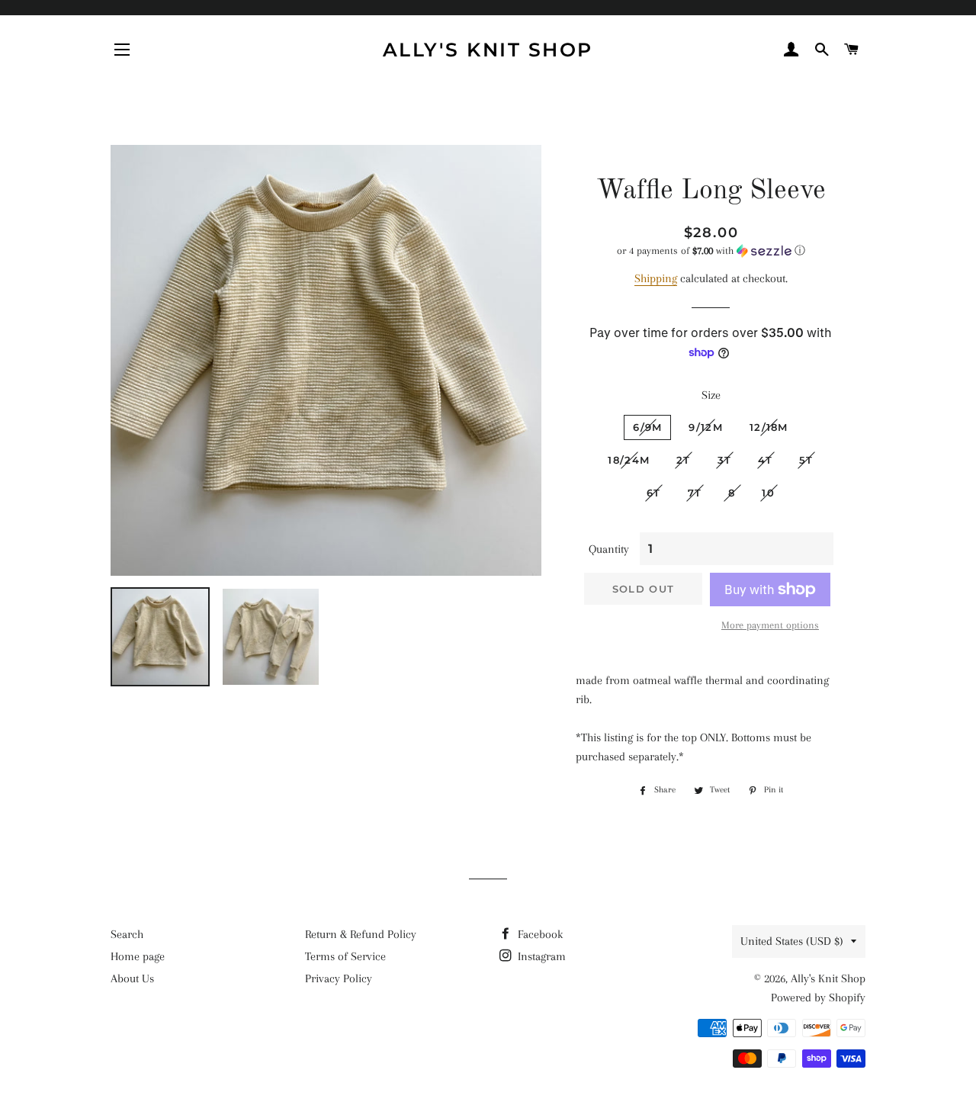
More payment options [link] (770, 625)
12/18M (769, 427)
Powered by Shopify (818, 997)
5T (806, 460)
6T (654, 493)
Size (711, 395)
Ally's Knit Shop (488, 49)
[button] (711, 251)
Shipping (655, 278)
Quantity (609, 549)
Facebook (539, 934)
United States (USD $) (791, 941)
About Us (132, 978)
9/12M (706, 427)
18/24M (629, 460)
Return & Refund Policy (360, 934)
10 (768, 493)
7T (695, 493)
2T (683, 460)
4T (765, 460)
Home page (138, 956)
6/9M (647, 427)
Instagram (540, 956)
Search (127, 934)
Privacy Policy (338, 978)
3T (725, 460)
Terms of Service (345, 956)
